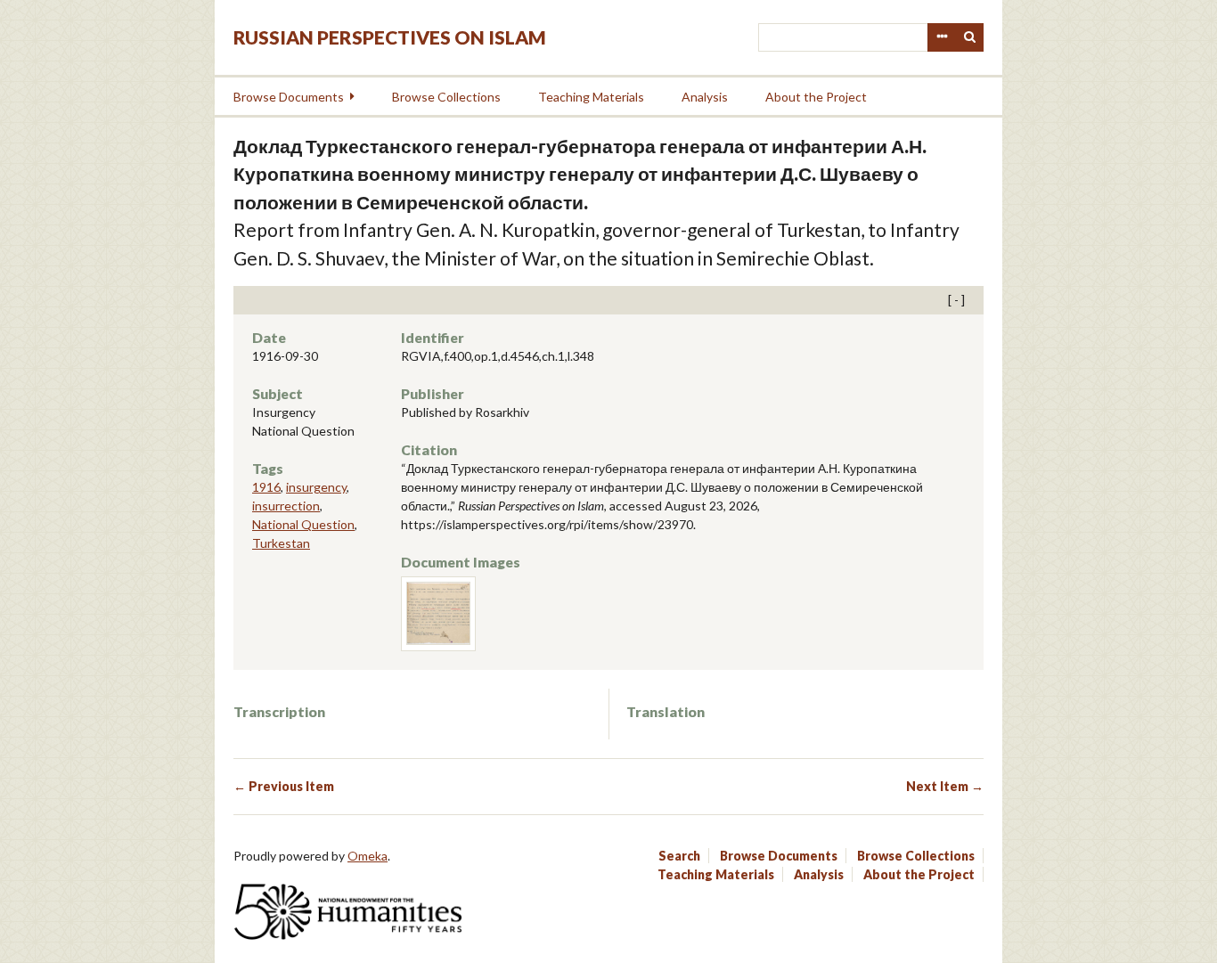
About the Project (816, 96)
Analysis (705, 96)
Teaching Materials (591, 96)
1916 (266, 486)
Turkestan (281, 543)
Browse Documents (288, 96)
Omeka (367, 855)
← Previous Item (283, 786)
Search (970, 37)
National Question (303, 524)
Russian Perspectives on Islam (389, 37)
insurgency (316, 486)
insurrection (286, 505)
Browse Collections (446, 96)
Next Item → (945, 786)
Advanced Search (941, 37)
